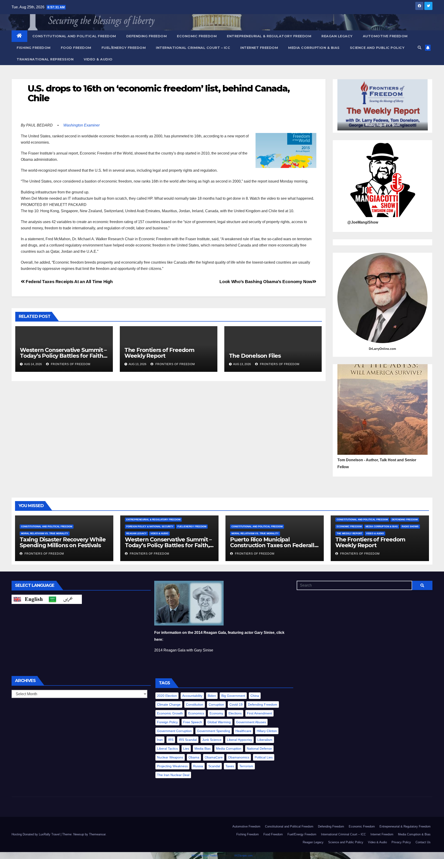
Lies (186, 748)
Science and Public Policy (377, 48)
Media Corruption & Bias (314, 48)
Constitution (194, 704)
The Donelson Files (255, 355)
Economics (196, 713)
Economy (216, 713)
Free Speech (192, 722)
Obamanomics (238, 757)
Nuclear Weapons (170, 757)
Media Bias (202, 748)
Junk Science (212, 740)
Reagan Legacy (337, 36)
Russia (198, 766)
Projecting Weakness (172, 766)
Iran (160, 740)
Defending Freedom (146, 36)
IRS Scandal (188, 740)
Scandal (214, 766)
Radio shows (410, 526)
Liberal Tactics (167, 748)
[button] (419, 48)
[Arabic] (64, 599)
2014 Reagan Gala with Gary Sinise (183, 650)
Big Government (233, 696)
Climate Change (169, 704)
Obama (193, 757)
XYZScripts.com (243, 855)
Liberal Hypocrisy (239, 740)
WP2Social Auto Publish (204, 855)
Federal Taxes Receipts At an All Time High (69, 281)
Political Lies (264, 757)
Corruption (216, 704)
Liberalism (264, 740)
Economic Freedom (197, 36)
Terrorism (246, 766)
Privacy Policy (401, 842)
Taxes (229, 766)
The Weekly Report (349, 533)
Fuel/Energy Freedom (124, 48)
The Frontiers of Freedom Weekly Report (159, 353)
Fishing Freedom (34, 48)
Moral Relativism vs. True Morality (44, 533)
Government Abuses (251, 722)
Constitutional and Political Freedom (74, 36)
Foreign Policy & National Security (149, 526)
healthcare (243, 731)
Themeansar (97, 834)
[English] (29, 599)
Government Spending (213, 731)
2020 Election (167, 696)
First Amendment (259, 713)
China (254, 696)
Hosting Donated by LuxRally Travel (36, 834)
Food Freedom (76, 48)
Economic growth (170, 713)
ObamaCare (214, 757)
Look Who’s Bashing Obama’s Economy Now (265, 281)
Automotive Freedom (385, 36)
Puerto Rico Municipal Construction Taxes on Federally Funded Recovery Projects (273, 545)
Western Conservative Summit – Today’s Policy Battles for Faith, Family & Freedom (63, 356)
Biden (212, 696)
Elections (235, 713)
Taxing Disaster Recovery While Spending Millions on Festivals (63, 542)
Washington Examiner (81, 125)
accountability (192, 696)
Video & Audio (98, 59)
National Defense (259, 748)
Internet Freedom (259, 48)
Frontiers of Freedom (70, 364)
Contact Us (423, 842)
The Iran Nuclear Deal (173, 775)
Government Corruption (174, 731)
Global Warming (219, 722)
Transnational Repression (45, 59)
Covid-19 (236, 704)
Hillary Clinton (267, 731)
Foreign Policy (167, 722)
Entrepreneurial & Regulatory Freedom (269, 36)
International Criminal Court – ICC (193, 48)
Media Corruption (228, 748)
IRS (170, 740)
